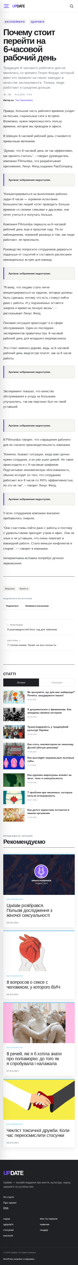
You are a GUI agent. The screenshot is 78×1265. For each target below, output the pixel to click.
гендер (44, 1230)
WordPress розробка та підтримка (18, 1258)
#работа (24, 588)
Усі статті (8, 1197)
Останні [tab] (21, 682)
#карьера (10, 588)
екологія (8, 1235)
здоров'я (37, 21)
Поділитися (12, 605)
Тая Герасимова (24, 100)
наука (6, 1218)
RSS (5, 1208)
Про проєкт (10, 1202)
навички (44, 1224)
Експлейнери (15, 21)
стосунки (8, 1230)
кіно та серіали (49, 1218)
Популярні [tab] (57, 682)
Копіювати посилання (37, 605)
